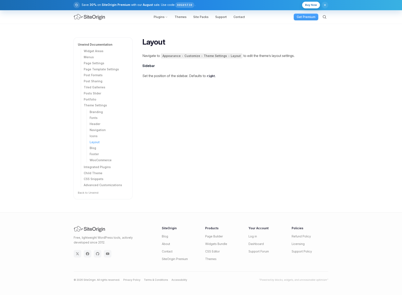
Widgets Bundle (216, 244)
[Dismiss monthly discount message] (325, 5)
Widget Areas (93, 51)
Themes (181, 17)
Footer (94, 154)
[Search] (324, 17)
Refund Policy (301, 236)
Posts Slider (92, 93)
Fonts (94, 118)
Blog (93, 148)
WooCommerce (101, 160)
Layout (95, 142)
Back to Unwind (88, 192)
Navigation (98, 130)
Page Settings (94, 63)
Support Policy (302, 251)
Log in (253, 236)
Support (221, 17)
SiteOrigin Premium (175, 259)
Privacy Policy (131, 279)
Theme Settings (95, 105)
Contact (239, 17)
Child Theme (93, 173)
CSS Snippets (93, 179)
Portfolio (90, 99)
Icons (94, 136)
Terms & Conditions (156, 279)
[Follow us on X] (77, 254)
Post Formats (93, 75)
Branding (96, 112)
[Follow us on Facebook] (87, 254)
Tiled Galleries (94, 87)
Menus (89, 57)
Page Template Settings (101, 69)
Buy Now (311, 4)
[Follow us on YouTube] (107, 254)
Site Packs (201, 17)
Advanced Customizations (103, 185)
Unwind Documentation (95, 44)
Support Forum (259, 251)
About (166, 244)
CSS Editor (212, 251)
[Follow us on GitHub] (97, 254)
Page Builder (214, 236)
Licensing (298, 244)
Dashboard (256, 244)
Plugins (159, 17)
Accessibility (179, 279)
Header (95, 124)
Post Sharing (93, 81)
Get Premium (306, 17)
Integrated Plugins (97, 167)
